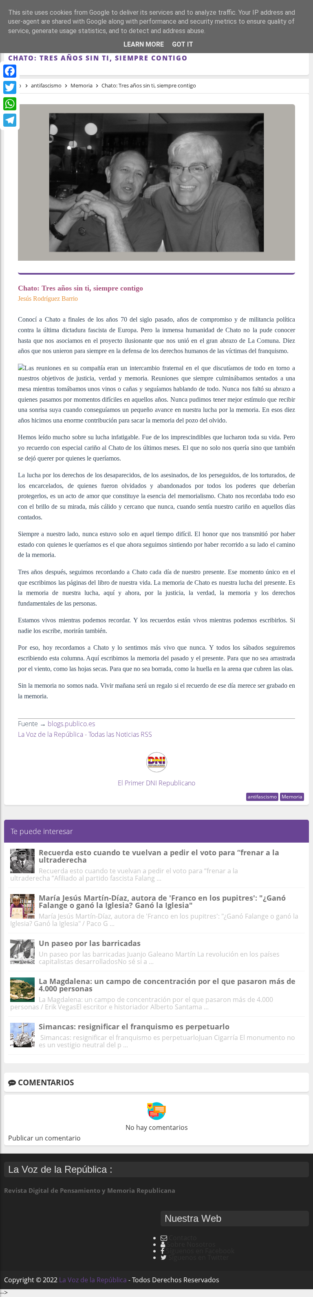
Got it (182, 44)
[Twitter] (10, 87)
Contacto (183, 1237)
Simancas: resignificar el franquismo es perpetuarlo (134, 1026)
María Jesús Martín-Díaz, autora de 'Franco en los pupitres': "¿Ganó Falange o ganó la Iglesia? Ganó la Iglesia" (162, 901)
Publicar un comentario (44, 1138)
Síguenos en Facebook (200, 1250)
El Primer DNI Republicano (156, 782)
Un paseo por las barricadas (90, 943)
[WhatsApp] (10, 104)
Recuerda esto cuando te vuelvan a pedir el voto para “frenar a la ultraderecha (159, 856)
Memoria (292, 796)
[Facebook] (10, 71)
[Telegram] (10, 120)
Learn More (143, 44)
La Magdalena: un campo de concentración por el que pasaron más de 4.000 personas (167, 984)
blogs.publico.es (71, 723)
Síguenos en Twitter (198, 1257)
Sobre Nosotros (191, 1244)
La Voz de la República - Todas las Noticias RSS (85, 734)
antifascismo (262, 796)
